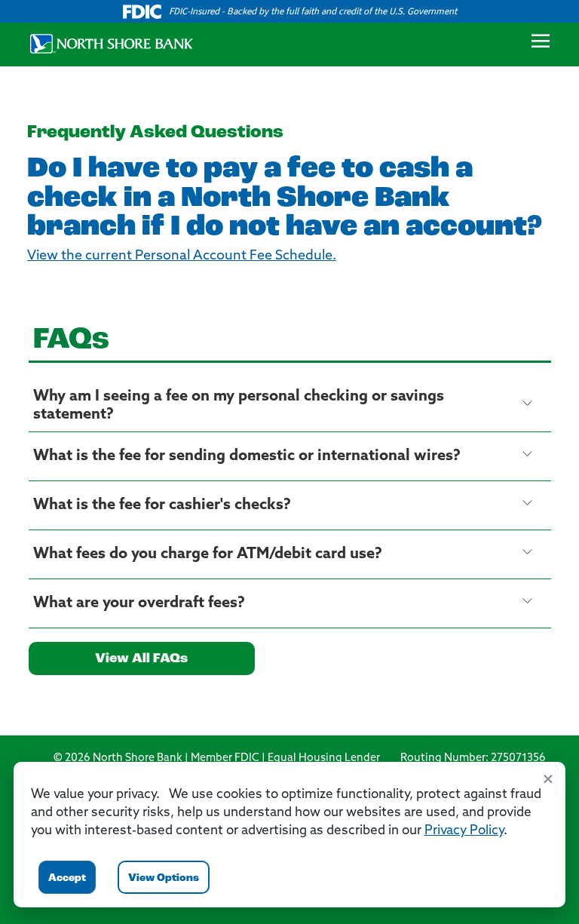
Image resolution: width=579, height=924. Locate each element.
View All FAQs (141, 659)
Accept (67, 878)
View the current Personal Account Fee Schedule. (181, 256)
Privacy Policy (464, 830)
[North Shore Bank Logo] (106, 42)
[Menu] (540, 44)
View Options (163, 878)
